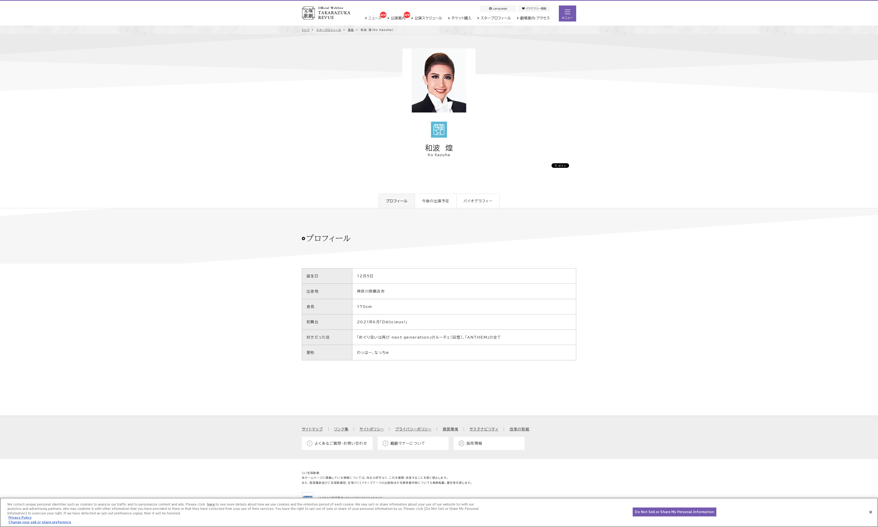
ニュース (375, 18)
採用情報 (474, 443)
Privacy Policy (20, 517)
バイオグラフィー (478, 201)
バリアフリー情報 (535, 8)
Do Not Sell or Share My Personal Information (674, 512)
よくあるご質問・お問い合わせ (341, 443)
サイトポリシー (371, 429)
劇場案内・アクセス (535, 18)
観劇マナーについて (408, 443)
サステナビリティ (483, 429)
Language (499, 8)
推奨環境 (450, 429)
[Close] (871, 512)
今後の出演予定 (436, 201)
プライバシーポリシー (413, 429)
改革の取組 (519, 429)
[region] (439, 512)
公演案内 (398, 18)
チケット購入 (461, 18)
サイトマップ (312, 429)
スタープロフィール (496, 18)
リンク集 (341, 429)
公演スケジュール (428, 18)
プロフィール (397, 201)
